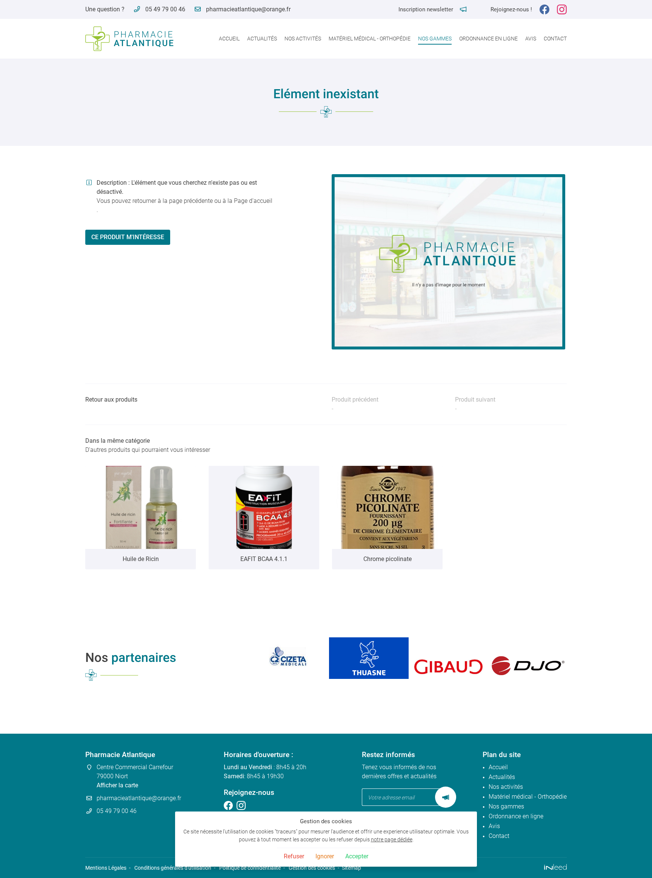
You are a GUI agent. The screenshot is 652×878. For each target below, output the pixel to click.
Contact (555, 39)
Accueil (229, 39)
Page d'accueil (253, 200)
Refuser (294, 856)
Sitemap (351, 868)
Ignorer (324, 856)
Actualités (262, 39)
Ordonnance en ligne (488, 39)
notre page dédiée (391, 839)
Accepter (356, 856)
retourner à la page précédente (172, 200)
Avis (530, 39)
